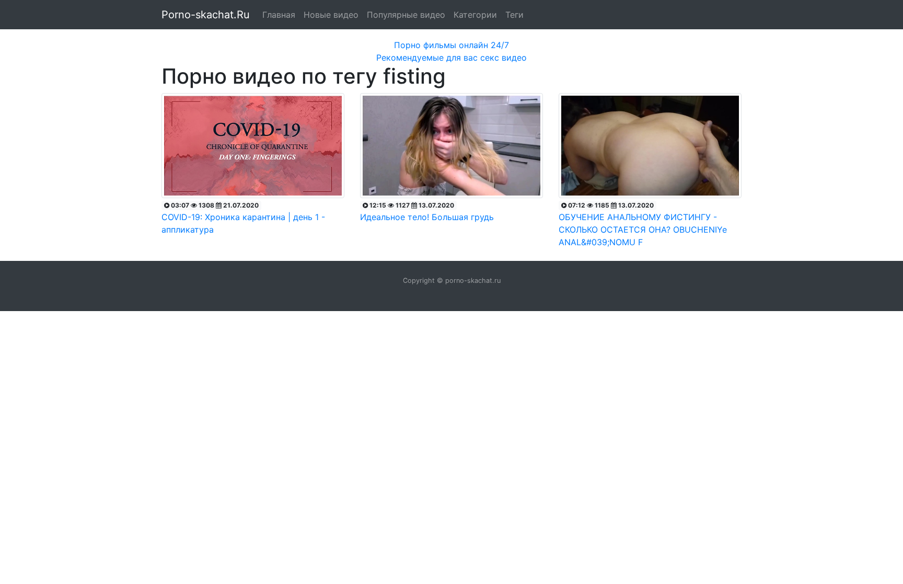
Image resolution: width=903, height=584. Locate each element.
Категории (475, 14)
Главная (278, 14)
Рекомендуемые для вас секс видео (451, 57)
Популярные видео (406, 14)
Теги (514, 14)
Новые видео (331, 14)
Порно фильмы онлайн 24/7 (451, 45)
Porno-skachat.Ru (205, 14)
